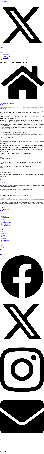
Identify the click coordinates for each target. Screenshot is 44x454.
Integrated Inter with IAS (4, 216)
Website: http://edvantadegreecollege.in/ (4, 159)
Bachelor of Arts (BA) (5, 57)
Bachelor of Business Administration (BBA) (7, 55)
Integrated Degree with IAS (6, 54)
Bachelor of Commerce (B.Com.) (6, 56)
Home (2, 52)
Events (2, 59)
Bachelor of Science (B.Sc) (6, 58)
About (2, 53)
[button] (22, 51)
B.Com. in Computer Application (5, 217)
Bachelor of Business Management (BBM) (6, 225)
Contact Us (2, 60)
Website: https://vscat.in (2, 182)
